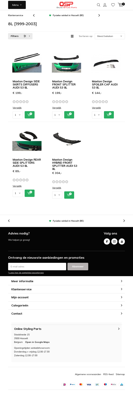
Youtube (122, 241)
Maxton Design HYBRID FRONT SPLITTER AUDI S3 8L (64, 164)
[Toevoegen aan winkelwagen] (30, 114)
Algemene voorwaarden (88, 374)
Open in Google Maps (37, 342)
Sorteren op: (86, 36)
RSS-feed (108, 374)
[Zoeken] (98, 5)
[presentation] (35, 15)
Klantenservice (15, 15)
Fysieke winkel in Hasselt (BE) (68, 15)
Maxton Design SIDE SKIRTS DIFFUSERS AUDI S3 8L (26, 84)
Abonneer (78, 266)
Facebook (107, 241)
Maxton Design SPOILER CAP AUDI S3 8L (105, 84)
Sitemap (120, 374)
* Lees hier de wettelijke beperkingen (26, 272)
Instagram (114, 241)
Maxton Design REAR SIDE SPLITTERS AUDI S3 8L (27, 162)
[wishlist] (113, 5)
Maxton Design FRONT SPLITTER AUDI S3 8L (64, 84)
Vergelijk (17, 107)
